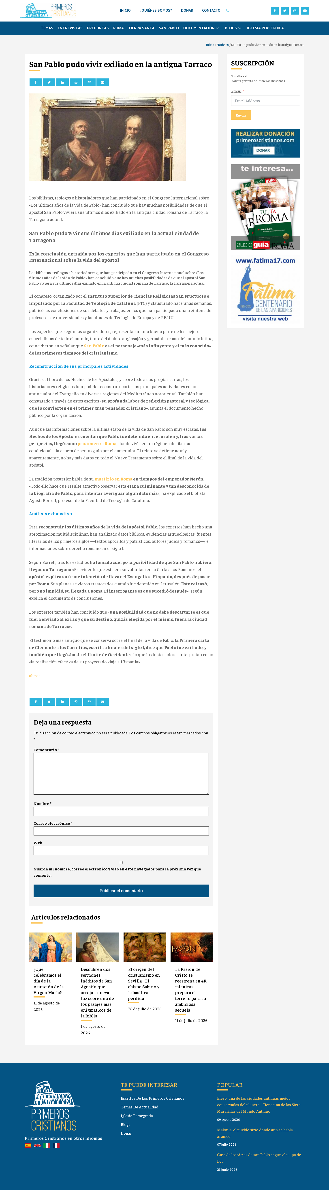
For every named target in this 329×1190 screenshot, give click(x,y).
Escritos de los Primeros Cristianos (152, 1098)
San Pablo (169, 27)
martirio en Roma (114, 478)
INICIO (125, 10)
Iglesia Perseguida (265, 27)
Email (236, 90)
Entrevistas (70, 27)
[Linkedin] (62, 82)
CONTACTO (211, 10)
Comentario (46, 749)
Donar (126, 1133)
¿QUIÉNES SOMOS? (156, 10)
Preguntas (98, 27)
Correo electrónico (53, 823)
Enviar (241, 115)
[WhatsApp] (76, 82)
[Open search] (228, 11)
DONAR (187, 10)
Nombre (42, 803)
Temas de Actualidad (139, 1106)
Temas (47, 27)
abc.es (35, 675)
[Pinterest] (89, 82)
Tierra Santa (141, 27)
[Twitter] (49, 82)
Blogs (125, 1124)
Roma (118, 27)
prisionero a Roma (97, 443)
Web (38, 842)
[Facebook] (36, 82)
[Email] (102, 82)
